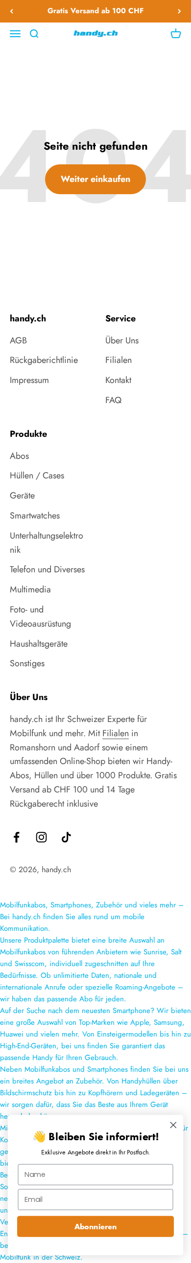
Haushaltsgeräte (39, 643)
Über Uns (122, 340)
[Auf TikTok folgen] (66, 837)
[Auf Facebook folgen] (16, 837)
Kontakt (118, 380)
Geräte (22, 495)
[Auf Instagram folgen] (41, 837)
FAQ (113, 400)
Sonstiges (27, 663)
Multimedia (30, 589)
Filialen (118, 360)
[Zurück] (11, 11)
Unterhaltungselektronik (46, 542)
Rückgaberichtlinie (44, 360)
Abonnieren (95, 1226)
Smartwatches (35, 515)
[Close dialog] (173, 1125)
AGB (18, 340)
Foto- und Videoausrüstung (40, 616)
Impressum (29, 380)
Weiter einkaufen (95, 179)
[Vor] (179, 11)
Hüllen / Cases (37, 475)
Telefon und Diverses (47, 569)
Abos (19, 456)
